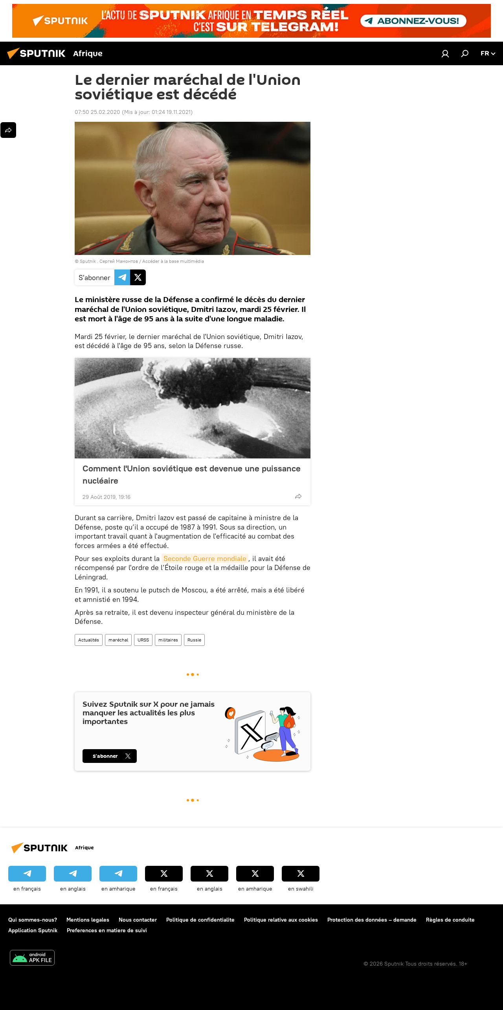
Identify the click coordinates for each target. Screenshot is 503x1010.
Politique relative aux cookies (281, 919)
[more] (298, 496)
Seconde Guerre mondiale (204, 558)
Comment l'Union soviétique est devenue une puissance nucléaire (192, 474)
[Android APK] (32, 959)
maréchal (118, 640)
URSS (143, 640)
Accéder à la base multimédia (173, 261)
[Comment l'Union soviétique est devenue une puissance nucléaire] (192, 408)
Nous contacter (138, 919)
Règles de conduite (450, 919)
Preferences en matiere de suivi (107, 930)
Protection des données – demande (372, 919)
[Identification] (445, 53)
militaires (168, 640)
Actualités (88, 640)
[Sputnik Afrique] (38, 60)
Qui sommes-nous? (32, 919)
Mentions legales (87, 919)
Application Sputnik (32, 930)
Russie (194, 640)
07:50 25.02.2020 (97, 111)
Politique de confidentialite (200, 919)
